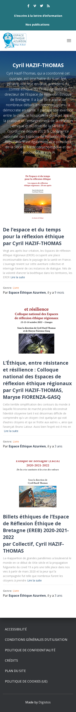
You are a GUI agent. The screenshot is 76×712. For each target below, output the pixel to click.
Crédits (11, 660)
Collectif (22, 543)
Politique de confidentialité (30, 650)
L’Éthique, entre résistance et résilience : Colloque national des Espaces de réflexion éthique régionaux (37, 373)
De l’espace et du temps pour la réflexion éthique (33, 233)
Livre (16, 288)
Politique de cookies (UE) (26, 681)
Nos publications (37, 24)
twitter (41, 6)
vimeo (34, 6)
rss (48, 6)
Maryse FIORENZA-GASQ (32, 397)
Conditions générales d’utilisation (36, 639)
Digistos (45, 702)
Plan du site (15, 671)
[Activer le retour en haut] (68, 704)
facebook (28, 6)
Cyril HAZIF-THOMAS (37, 243)
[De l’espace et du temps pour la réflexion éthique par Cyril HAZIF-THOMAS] (38, 196)
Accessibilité (16, 629)
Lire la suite (18, 277)
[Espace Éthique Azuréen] (16, 40)
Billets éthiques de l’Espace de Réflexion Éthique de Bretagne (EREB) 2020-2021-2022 (36, 526)
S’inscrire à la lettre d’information (38, 16)
